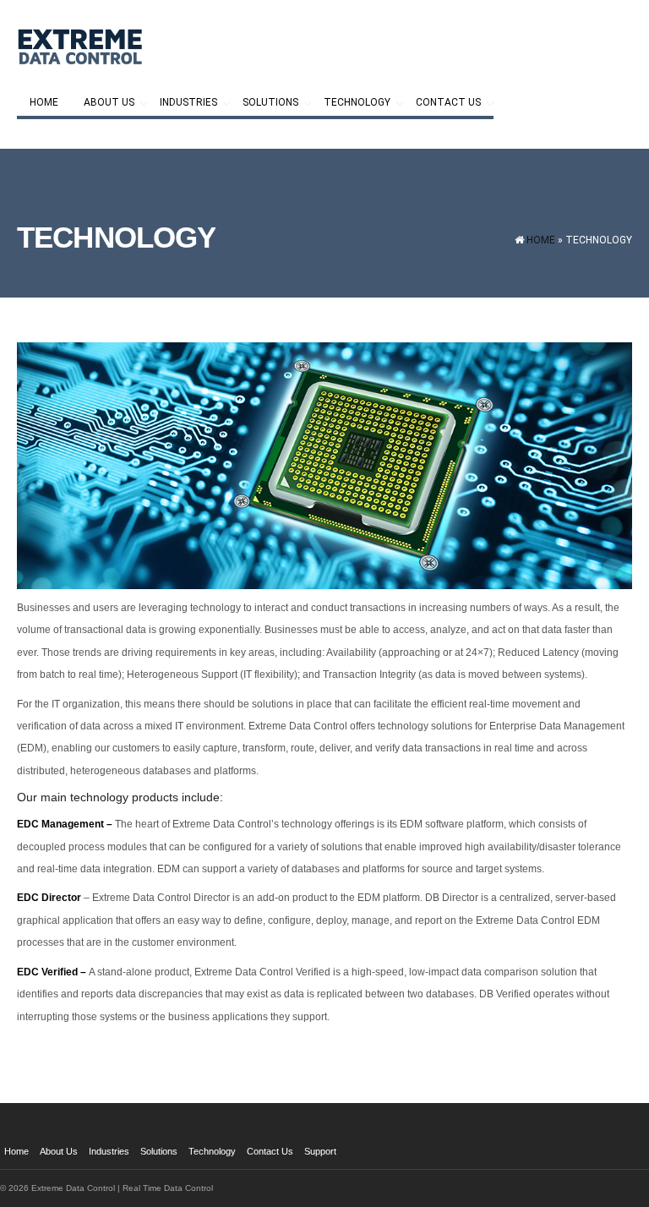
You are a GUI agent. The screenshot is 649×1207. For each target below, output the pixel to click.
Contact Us (442, 104)
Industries (182, 104)
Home (44, 102)
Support (320, 1151)
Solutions (264, 104)
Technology (350, 104)
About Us (102, 104)
